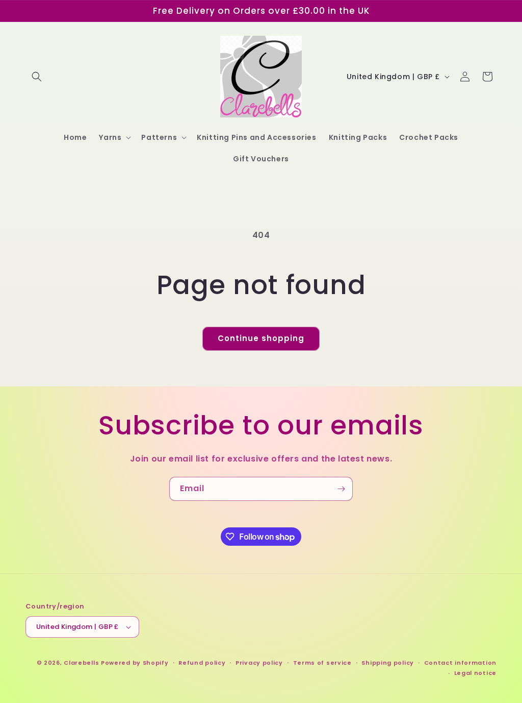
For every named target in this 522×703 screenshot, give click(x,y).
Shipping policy (387, 663)
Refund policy (201, 663)
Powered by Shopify (135, 663)
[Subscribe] (341, 489)
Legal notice (475, 673)
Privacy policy (259, 663)
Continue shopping (261, 338)
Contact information (460, 663)
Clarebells (81, 663)
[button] (36, 76)
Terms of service (322, 663)
